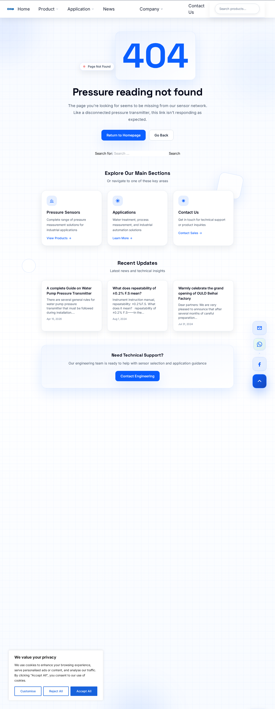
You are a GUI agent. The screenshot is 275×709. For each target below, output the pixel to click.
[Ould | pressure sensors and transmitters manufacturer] (10, 9)
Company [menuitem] (149, 9)
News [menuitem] (109, 9)
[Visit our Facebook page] (259, 364)
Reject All (56, 691)
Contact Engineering (137, 376)
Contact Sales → (190, 233)
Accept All (84, 691)
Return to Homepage (124, 135)
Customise (28, 691)
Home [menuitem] (24, 9)
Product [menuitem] (46, 9)
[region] (56, 675)
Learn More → (122, 238)
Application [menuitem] (78, 9)
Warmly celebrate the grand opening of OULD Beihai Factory (200, 293)
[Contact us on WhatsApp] (260, 344)
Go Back (161, 135)
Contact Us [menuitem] (196, 9)
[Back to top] (259, 381)
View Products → (59, 238)
